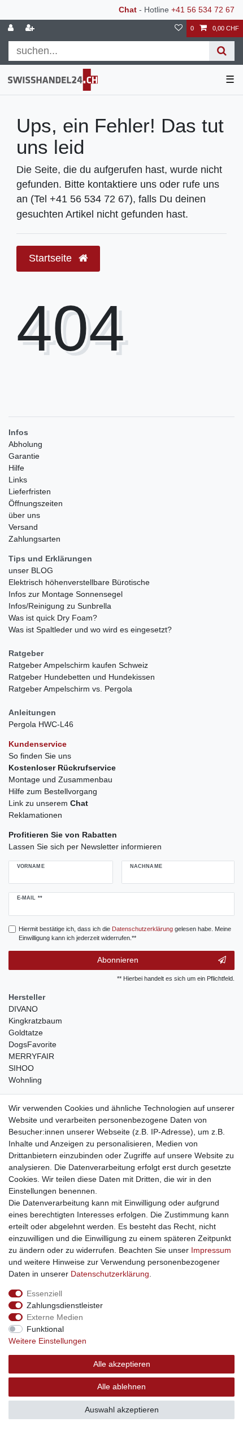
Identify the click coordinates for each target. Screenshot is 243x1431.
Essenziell (44, 1293)
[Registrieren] (31, 28)
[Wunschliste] (178, 28)
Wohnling (25, 1079)
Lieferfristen (29, 491)
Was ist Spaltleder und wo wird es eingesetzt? (90, 629)
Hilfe (16, 467)
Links (17, 479)
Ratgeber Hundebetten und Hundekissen (81, 676)
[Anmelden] (12, 28)
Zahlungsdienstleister (65, 1305)
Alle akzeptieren (121, 1363)
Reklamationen (35, 814)
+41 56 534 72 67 (203, 9)
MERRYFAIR (31, 1056)
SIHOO (21, 1068)
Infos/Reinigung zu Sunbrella (59, 605)
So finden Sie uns (39, 755)
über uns (24, 515)
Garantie (24, 455)
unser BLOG (30, 570)
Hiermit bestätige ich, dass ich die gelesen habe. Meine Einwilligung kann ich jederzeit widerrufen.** (125, 933)
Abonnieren (117, 959)
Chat (128, 9)
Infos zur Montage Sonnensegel (65, 594)
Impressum (211, 1250)
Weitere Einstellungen (47, 1340)
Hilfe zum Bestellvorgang (52, 791)
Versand (23, 526)
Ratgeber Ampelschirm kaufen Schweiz (78, 665)
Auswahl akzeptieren (122, 1409)
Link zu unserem (48, 803)
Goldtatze (25, 1032)
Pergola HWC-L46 (40, 724)
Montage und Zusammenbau (60, 779)
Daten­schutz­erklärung (110, 1273)
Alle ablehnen (121, 1386)
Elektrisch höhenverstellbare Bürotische (79, 582)
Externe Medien (55, 1317)
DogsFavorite (32, 1044)
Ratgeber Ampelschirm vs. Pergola (70, 688)
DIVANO (23, 1008)
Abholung (25, 444)
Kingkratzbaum (35, 1020)
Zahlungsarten (34, 538)
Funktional (45, 1328)
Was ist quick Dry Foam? (52, 617)
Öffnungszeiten (35, 503)
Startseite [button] (52, 258)
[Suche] (222, 51)
